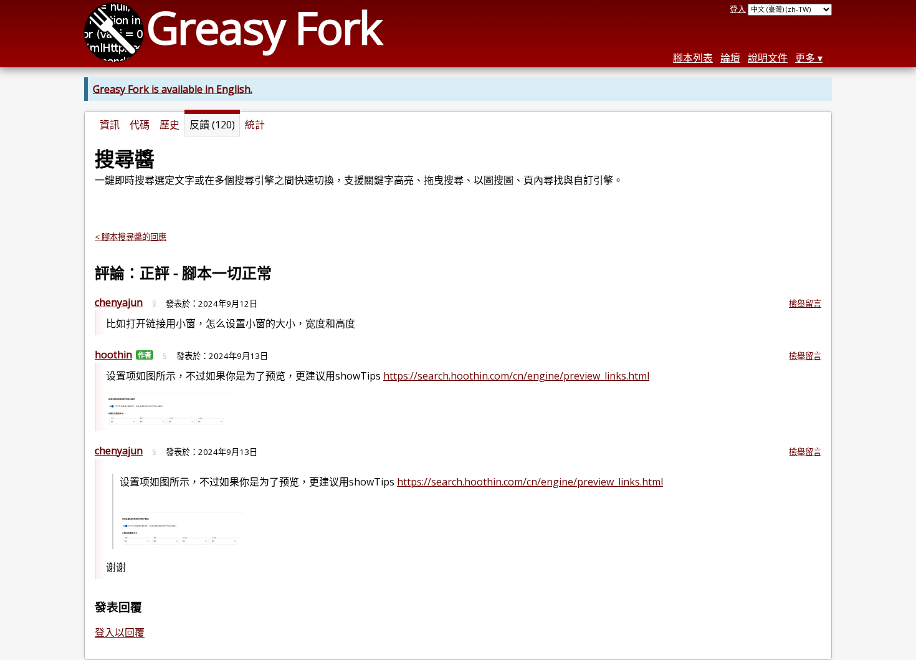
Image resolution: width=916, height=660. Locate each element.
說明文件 (768, 58)
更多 (805, 58)
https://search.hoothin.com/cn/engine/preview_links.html (516, 376)
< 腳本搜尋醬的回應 (130, 236)
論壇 (730, 58)
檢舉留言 (805, 303)
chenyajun (119, 302)
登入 (738, 8)
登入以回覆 (120, 632)
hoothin (113, 354)
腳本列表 (693, 58)
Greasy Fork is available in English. (172, 89)
